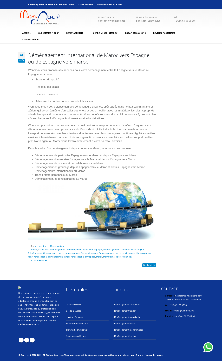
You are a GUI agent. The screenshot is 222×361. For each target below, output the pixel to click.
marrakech (108, 256)
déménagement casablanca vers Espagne (123, 249)
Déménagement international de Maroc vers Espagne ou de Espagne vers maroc (89, 58)
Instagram (32, 340)
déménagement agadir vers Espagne (84, 249)
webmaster (40, 246)
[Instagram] (196, 4)
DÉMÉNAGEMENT (74, 304)
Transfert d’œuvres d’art (77, 323)
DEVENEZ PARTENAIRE (164, 33)
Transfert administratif (76, 330)
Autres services (30, 39)
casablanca (43, 249)
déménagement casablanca (126, 304)
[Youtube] (190, 4)
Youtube (26, 340)
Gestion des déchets (76, 336)
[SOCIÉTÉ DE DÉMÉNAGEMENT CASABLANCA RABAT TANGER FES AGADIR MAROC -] (39, 18)
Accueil (26, 33)
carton (34, 249)
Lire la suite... (149, 265)
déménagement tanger (124, 310)
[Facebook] (185, 4)
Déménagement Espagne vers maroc (46, 253)
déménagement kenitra (124, 336)
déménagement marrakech (126, 317)
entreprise (90, 256)
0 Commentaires (39, 260)
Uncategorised (57, 246)
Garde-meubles (73, 310)
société (118, 256)
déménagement (74, 33)
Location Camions (135, 33)
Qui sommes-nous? (48, 33)
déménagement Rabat (124, 323)
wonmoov (127, 256)
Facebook (21, 340)
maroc (99, 256)
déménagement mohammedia (128, 330)
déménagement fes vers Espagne (81, 253)
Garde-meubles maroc (105, 33)
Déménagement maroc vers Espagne (117, 253)
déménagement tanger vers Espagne (66, 256)
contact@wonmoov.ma (111, 20)
